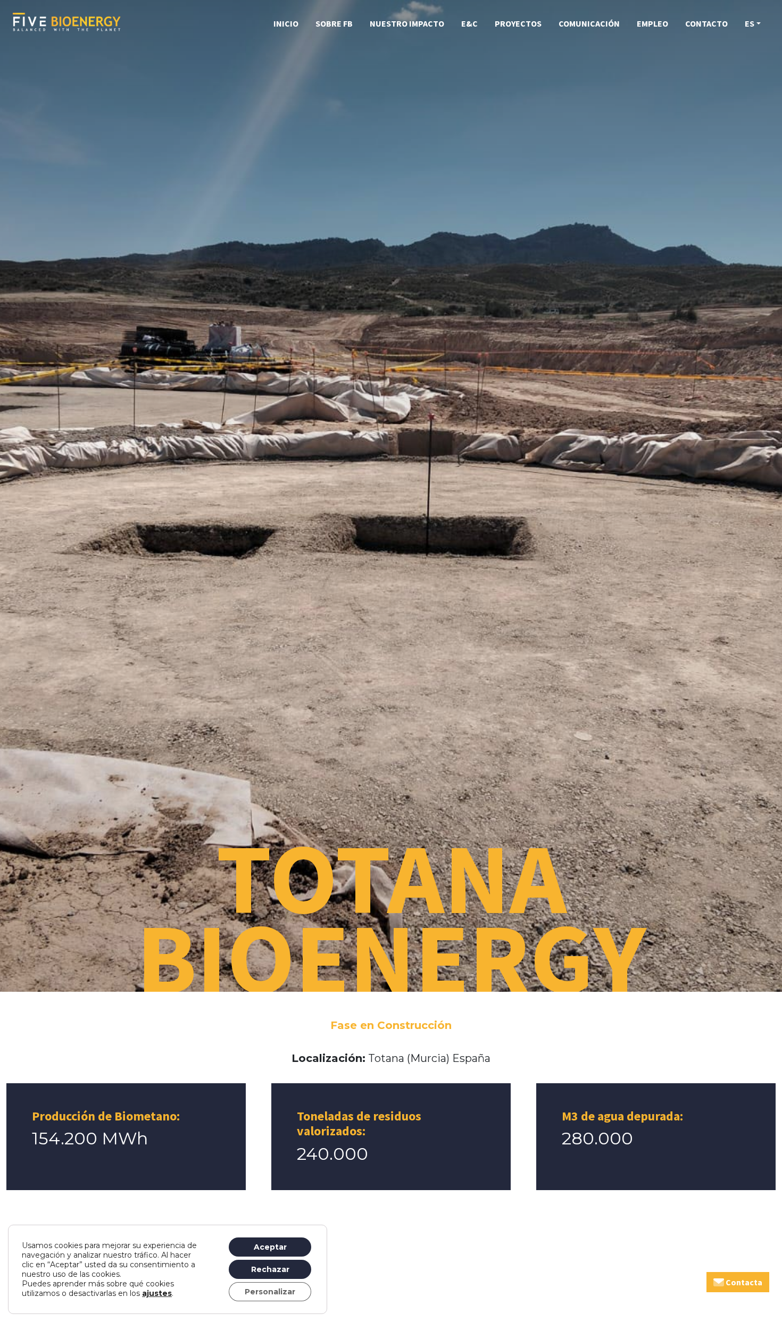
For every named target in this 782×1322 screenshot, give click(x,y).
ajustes (157, 1293)
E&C (469, 23)
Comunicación (589, 23)
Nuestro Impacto (407, 23)
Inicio (285, 23)
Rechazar (270, 1269)
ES (749, 23)
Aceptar (270, 1247)
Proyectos (518, 23)
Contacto (706, 23)
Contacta (743, 1282)
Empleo (652, 23)
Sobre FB (334, 23)
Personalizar (270, 1291)
